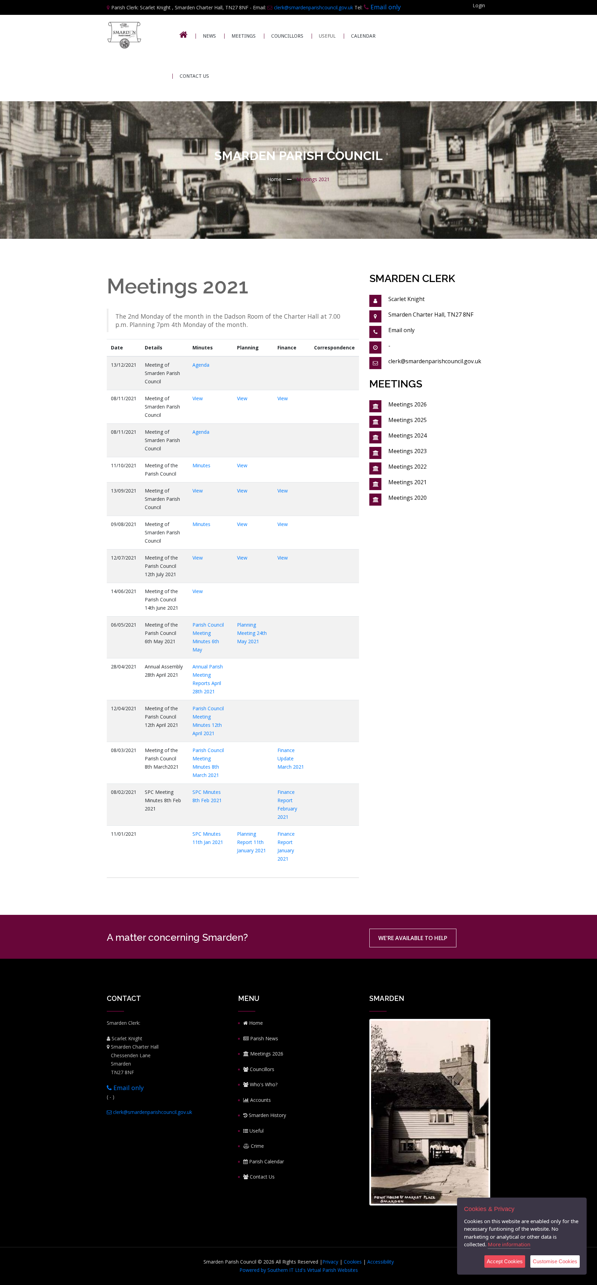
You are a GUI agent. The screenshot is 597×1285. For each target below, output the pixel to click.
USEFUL (327, 36)
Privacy (330, 1261)
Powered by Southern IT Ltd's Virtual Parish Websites (298, 1270)
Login (479, 5)
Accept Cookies (505, 1261)
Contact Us (194, 76)
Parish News (263, 1038)
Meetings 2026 (407, 404)
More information (509, 1244)
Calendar (363, 36)
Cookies (353, 1261)
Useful (256, 1130)
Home (274, 179)
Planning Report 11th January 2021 (251, 842)
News (209, 36)
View (197, 398)
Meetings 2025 (407, 420)
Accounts (260, 1100)
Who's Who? (262, 1084)
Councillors (287, 36)
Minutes (201, 465)
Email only (385, 7)
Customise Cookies (555, 1261)
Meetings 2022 (407, 466)
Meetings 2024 (407, 435)
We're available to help (412, 938)
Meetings (243, 36)
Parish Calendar (266, 1161)
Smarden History (266, 1115)
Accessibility (380, 1261)
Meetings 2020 (407, 497)
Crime (256, 1146)
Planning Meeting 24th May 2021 (252, 633)
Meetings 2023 (407, 451)
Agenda (200, 365)
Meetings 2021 (407, 482)
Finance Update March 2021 (290, 758)
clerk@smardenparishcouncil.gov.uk (313, 7)
